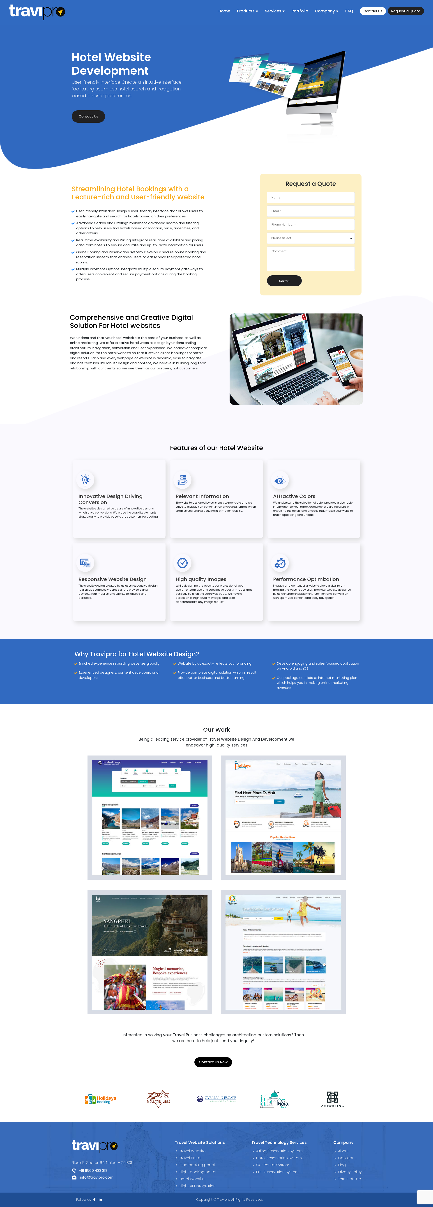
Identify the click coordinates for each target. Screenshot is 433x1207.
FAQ (349, 11)
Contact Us (373, 11)
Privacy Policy (349, 1172)
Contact (345, 1158)
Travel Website (192, 1151)
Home (224, 11)
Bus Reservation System (277, 1172)
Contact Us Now (213, 1062)
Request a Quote (405, 11)
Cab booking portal (196, 1165)
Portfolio (300, 11)
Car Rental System (272, 1165)
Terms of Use (349, 1179)
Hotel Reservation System (278, 1158)
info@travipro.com (94, 1177)
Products (246, 11)
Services (273, 11)
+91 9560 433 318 (92, 1170)
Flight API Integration (197, 1186)
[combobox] (311, 238)
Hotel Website (191, 1179)
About (343, 1151)
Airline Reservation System (279, 1151)
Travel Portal (189, 1158)
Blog (341, 1165)
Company (325, 11)
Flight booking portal (197, 1172)
